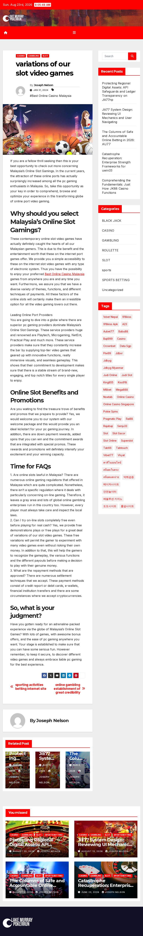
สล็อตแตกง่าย (111, 477)
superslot (127, 440)
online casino (125, 396)
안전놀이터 (109, 491)
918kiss (126, 316)
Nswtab (107, 396)
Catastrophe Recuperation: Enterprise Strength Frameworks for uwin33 (116, 162)
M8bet (107, 389)
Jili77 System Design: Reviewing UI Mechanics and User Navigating (104, 844)
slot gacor (118, 433)
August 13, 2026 (92, 851)
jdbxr (119, 353)
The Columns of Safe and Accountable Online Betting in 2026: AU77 (36, 885)
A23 (124, 324)
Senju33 (122, 426)
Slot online (110, 440)
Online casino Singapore (118, 404)
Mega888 (122, 389)
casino (121, 338)
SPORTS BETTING (116, 280)
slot (105, 433)
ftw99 (107, 353)
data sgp (125, 346)
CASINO (21, 56)
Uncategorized (112, 290)
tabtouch (122, 447)
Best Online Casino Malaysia (64, 274)
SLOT (45, 56)
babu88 (123, 331)
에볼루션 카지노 (112, 498)
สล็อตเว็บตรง (110, 469)
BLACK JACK (111, 220)
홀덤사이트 (127, 506)
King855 (108, 382)
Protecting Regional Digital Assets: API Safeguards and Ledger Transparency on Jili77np (119, 91)
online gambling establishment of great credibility (67, 688)
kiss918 (122, 382)
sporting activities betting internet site (30, 687)
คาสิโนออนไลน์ (112, 462)
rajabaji (108, 426)
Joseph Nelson (43, 85)
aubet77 (108, 331)
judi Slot (127, 375)
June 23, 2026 (90, 892)
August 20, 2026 (24, 851)
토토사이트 (109, 506)
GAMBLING (33, 56)
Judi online (110, 375)
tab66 (107, 447)
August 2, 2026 (23, 892)
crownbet (109, 346)
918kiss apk (110, 324)
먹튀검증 (128, 477)
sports (106, 270)
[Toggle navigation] (74, 32)
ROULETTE (110, 250)
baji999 (108, 338)
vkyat (121, 455)
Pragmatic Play (112, 418)
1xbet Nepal (110, 316)
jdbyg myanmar (113, 367)
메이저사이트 (111, 484)
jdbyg (107, 360)
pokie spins (110, 411)
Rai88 (129, 418)
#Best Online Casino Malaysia (50, 96)
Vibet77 (108, 455)
